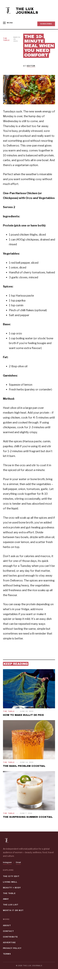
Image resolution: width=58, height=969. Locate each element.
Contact (8, 931)
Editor (31, 66)
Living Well (10, 882)
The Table (6, 39)
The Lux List (10, 905)
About (7, 925)
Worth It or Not (13, 910)
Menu (10, 23)
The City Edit (11, 876)
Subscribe (46, 24)
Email (18, 862)
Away (6, 899)
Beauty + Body (12, 888)
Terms (7, 954)
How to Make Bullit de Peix (23, 715)
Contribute (10, 937)
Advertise (9, 942)
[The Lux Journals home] (8, 10)
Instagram (7, 862)
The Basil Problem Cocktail (24, 766)
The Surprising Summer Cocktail (28, 817)
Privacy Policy (12, 948)
